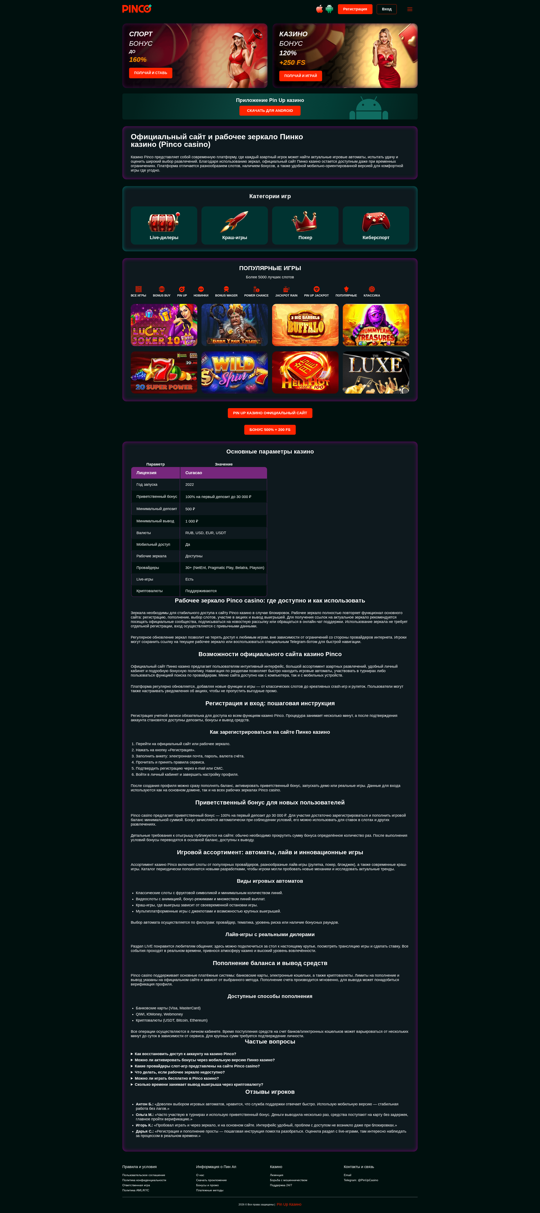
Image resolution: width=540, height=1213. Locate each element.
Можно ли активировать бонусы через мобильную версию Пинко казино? (205, 1060)
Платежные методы (209, 1190)
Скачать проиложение (211, 1180)
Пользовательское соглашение (143, 1175)
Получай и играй (300, 76)
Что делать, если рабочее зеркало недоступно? (180, 1072)
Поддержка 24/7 (281, 1185)
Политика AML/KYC (135, 1190)
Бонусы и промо (207, 1185)
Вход (387, 9)
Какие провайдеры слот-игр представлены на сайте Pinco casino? (197, 1066)
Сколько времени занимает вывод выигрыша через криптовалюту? (199, 1084)
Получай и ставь (150, 73)
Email (347, 1175)
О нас (200, 1175)
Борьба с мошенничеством (288, 1180)
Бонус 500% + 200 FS (270, 430)
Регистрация (355, 9)
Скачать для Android (270, 110)
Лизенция (276, 1175)
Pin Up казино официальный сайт (270, 413)
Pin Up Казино (289, 1204)
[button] (532, 1195)
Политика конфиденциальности (144, 1180)
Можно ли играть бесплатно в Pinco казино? (177, 1078)
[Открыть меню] (409, 9)
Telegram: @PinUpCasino (361, 1180)
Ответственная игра (136, 1185)
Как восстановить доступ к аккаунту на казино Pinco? (185, 1054)
